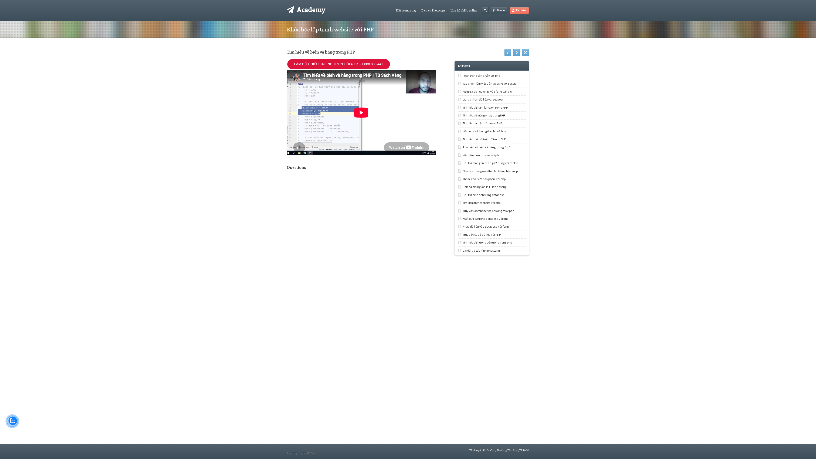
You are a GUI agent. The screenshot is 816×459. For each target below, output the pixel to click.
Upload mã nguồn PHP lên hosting (484, 187)
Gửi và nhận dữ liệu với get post (483, 99)
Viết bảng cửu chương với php (481, 155)
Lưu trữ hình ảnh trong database (483, 195)
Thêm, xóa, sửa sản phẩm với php (484, 179)
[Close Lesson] (525, 52)
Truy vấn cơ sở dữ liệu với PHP (482, 235)
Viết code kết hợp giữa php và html (485, 131)
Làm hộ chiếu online (463, 10)
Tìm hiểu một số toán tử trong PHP (484, 139)
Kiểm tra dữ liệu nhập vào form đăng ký (488, 92)
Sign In (500, 10)
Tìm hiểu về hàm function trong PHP (485, 107)
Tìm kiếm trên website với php (482, 203)
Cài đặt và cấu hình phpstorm (481, 250)
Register (521, 10)
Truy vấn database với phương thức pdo (488, 211)
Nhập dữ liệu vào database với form (486, 226)
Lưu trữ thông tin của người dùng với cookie (490, 163)
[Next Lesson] (516, 52)
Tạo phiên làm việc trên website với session (490, 83)
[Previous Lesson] (507, 52)
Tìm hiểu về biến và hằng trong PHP (486, 147)
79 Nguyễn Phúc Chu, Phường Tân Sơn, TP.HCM (499, 450)
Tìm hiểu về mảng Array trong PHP (484, 115)
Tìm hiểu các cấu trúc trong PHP (482, 123)
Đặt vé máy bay (406, 10)
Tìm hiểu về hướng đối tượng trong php (487, 242)
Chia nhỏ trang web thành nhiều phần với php (492, 171)
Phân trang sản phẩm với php (481, 76)
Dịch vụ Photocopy (433, 10)
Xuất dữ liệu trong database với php (486, 219)
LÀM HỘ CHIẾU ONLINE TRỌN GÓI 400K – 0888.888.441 (338, 64)
